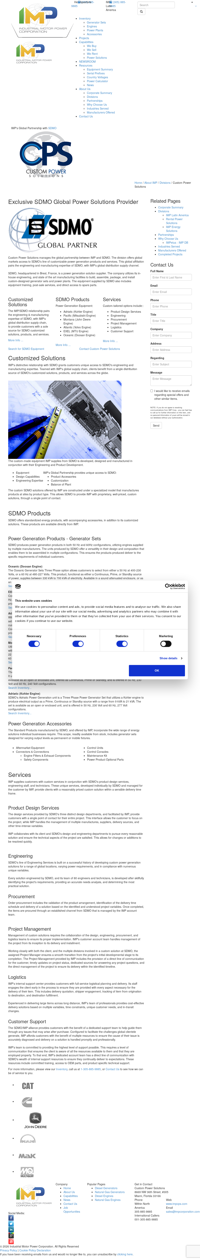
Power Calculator (97, 81)
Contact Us (86, 116)
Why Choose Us (97, 104)
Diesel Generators (106, 1188)
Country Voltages (97, 77)
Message (156, 372)
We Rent (92, 54)
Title (153, 314)
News (90, 85)
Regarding (157, 358)
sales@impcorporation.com (183, 1211)
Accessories (94, 34)
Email (154, 285)
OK (157, 670)
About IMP (150, 183)
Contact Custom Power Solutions (99, 349)
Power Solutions (97, 57)
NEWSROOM (87, 61)
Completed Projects (170, 254)
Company (156, 329)
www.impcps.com (176, 1204)
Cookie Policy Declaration (35, 1250)
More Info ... (15, 340)
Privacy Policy (8, 1250)
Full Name (157, 271)
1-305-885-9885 (91, 1069)
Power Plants (95, 30)
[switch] (78, 644)
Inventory (85, 18)
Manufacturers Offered (101, 112)
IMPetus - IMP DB (177, 242)
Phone (154, 300)
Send (156, 425)
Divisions (92, 97)
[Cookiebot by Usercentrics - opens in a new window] (168, 586)
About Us (84, 89)
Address (156, 343)
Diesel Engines (104, 1196)
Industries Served (98, 108)
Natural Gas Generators (110, 1192)
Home (138, 183)
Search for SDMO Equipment (26, 349)
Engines (92, 26)
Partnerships (95, 101)
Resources (85, 65)
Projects (84, 38)
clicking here (125, 1254)
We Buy (91, 46)
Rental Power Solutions (174, 221)
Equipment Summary (100, 69)
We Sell (91, 50)
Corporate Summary (99, 93)
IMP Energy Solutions (173, 229)
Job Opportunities (71, 1209)
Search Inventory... (19, 688)
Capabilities (86, 42)
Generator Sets (96, 22)
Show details (168, 658)
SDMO (52, 128)
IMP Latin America (177, 215)
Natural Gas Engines (108, 1200)
